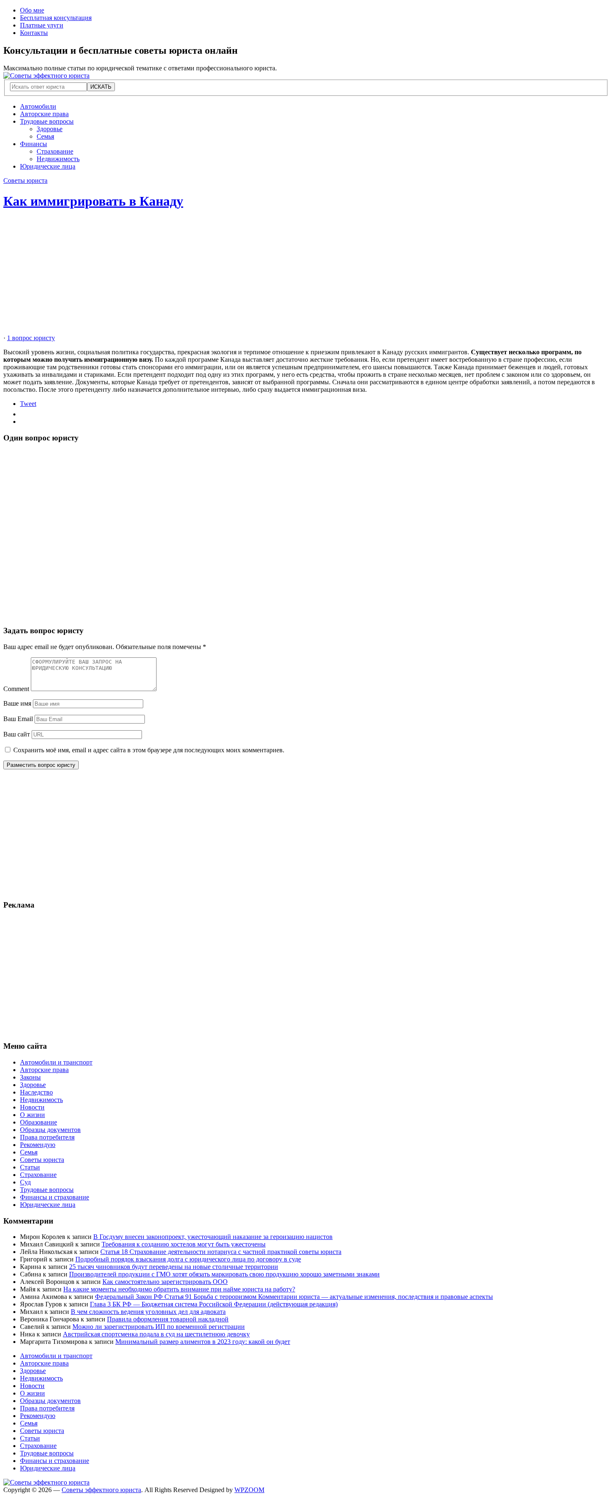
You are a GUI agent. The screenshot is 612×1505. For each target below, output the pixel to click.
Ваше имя (17, 703)
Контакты (34, 32)
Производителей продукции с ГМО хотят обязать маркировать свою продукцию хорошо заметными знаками (224, 1274)
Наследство (36, 1092)
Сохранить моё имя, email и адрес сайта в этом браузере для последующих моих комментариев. (148, 750)
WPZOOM (249, 1489)
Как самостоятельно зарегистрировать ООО (165, 1281)
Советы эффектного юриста (101, 1489)
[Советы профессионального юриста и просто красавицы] (46, 75)
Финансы (33, 143)
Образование (38, 1122)
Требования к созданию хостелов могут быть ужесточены (184, 1244)
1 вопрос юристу (31, 337)
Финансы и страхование (54, 1197)
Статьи (30, 1167)
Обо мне (32, 10)
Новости (32, 1107)
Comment (16, 688)
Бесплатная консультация (56, 17)
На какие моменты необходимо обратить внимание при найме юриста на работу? (179, 1289)
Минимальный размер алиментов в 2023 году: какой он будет (202, 1341)
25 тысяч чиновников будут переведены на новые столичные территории (173, 1266)
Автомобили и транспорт (56, 1062)
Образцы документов (50, 1129)
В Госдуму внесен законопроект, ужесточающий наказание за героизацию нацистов (213, 1236)
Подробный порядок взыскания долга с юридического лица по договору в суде (188, 1259)
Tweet (28, 403)
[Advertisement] (253, 276)
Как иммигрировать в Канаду (93, 201)
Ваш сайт (16, 734)
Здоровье (49, 128)
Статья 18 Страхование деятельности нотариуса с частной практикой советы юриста (220, 1251)
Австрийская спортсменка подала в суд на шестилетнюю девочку (156, 1334)
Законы (30, 1077)
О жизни (32, 1114)
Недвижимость (58, 158)
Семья (45, 136)
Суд (25, 1182)
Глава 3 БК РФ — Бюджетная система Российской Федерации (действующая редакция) (214, 1304)
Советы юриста (25, 180)
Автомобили (38, 106)
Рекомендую (37, 1144)
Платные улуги (41, 25)
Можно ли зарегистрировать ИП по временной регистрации (158, 1326)
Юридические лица (47, 166)
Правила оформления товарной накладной (168, 1319)
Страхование (55, 151)
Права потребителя (47, 1137)
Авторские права (44, 113)
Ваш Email (18, 718)
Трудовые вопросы (47, 121)
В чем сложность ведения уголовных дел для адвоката (148, 1311)
